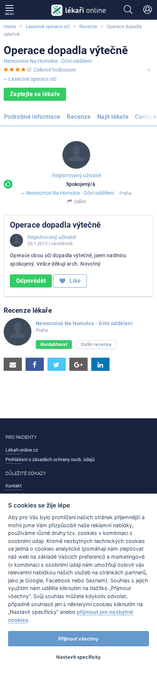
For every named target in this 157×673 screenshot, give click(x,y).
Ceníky (144, 116)
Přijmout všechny (78, 639)
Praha (125, 193)
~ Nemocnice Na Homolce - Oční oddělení (67, 193)
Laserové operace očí (48, 26)
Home (10, 26)
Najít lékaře (113, 116)
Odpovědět (31, 280)
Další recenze (96, 344)
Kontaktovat (54, 344)
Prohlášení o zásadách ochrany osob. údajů (50, 459)
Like (74, 280)
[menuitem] (34, 118)
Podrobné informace (32, 116)
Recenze (88, 26)
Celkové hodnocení (55, 70)
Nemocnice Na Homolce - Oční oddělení (48, 61)
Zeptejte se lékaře (35, 94)
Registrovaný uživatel (76, 175)
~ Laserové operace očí (30, 79)
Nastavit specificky (78, 657)
